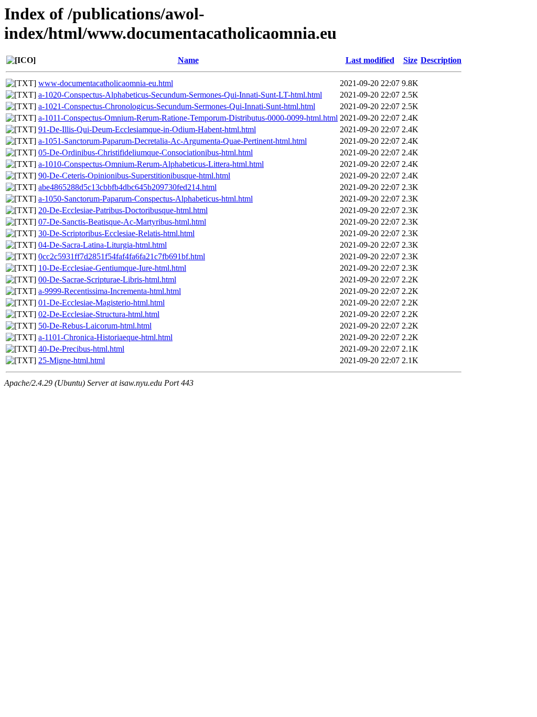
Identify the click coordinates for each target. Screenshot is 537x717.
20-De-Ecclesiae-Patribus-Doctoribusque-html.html (123, 210)
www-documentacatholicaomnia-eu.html (105, 83)
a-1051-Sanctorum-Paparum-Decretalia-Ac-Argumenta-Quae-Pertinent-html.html (172, 140)
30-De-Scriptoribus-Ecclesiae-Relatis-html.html (116, 233)
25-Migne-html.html (71, 360)
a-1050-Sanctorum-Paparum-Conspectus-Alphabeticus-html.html (145, 198)
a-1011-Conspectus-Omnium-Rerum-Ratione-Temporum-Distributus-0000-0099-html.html (188, 117)
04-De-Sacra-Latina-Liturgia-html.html (102, 244)
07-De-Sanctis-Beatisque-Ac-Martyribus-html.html (122, 221)
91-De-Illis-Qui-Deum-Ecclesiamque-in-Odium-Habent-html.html (147, 129)
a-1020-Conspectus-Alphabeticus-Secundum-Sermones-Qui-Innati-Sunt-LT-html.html (180, 94)
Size (410, 60)
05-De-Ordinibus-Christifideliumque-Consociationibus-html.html (145, 152)
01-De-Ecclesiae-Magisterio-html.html (101, 302)
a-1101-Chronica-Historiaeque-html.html (105, 337)
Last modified (370, 60)
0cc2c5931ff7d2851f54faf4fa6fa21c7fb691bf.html (121, 256)
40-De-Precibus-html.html (81, 348)
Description (441, 60)
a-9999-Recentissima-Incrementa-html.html (109, 291)
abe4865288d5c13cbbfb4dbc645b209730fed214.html (127, 187)
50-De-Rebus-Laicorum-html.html (95, 325)
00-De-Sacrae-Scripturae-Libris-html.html (107, 279)
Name (188, 60)
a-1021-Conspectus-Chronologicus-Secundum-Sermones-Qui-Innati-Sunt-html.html (176, 106)
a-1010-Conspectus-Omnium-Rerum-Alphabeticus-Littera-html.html (151, 164)
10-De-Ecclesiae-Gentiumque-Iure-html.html (112, 267)
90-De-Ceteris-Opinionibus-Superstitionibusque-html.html (134, 175)
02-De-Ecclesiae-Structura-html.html (98, 314)
